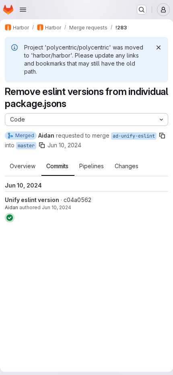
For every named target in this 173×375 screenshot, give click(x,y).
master (26, 145)
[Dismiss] (158, 47)
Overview (22, 166)
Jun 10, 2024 (64, 145)
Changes (126, 166)
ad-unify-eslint (134, 136)
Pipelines (91, 166)
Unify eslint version (32, 199)
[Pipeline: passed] (9, 218)
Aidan (11, 207)
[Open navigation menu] (22, 9)
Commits (57, 166)
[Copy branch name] (162, 135)
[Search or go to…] (141, 9)
